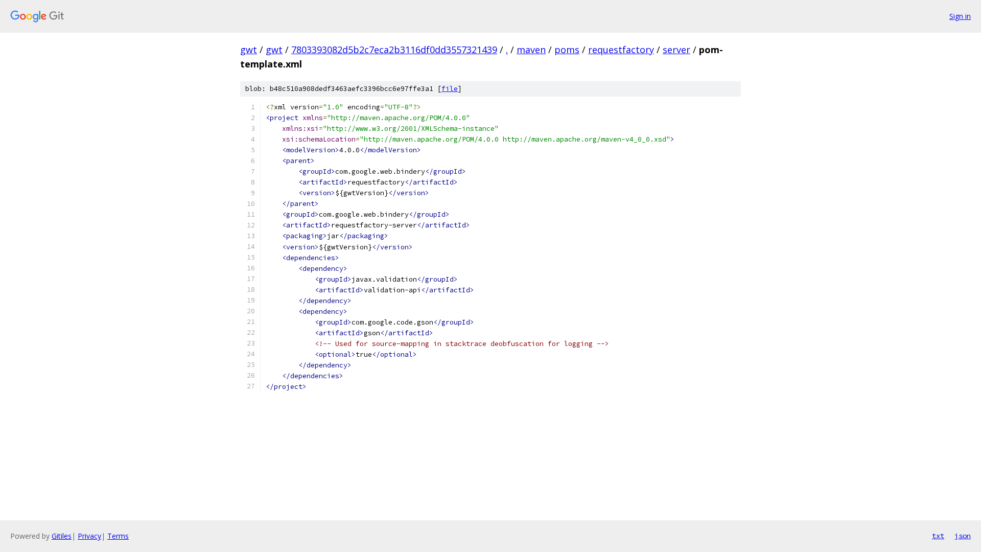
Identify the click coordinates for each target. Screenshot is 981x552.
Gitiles (62, 536)
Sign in (960, 16)
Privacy (89, 536)
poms (566, 49)
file (449, 88)
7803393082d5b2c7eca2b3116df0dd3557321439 (394, 49)
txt (938, 535)
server (676, 49)
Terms (118, 536)
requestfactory (621, 49)
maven (531, 49)
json (962, 535)
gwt (248, 49)
